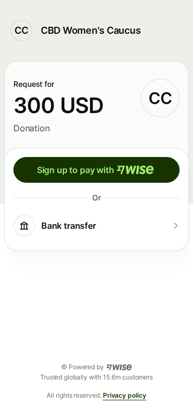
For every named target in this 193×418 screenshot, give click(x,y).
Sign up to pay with (75, 170)
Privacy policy (124, 395)
